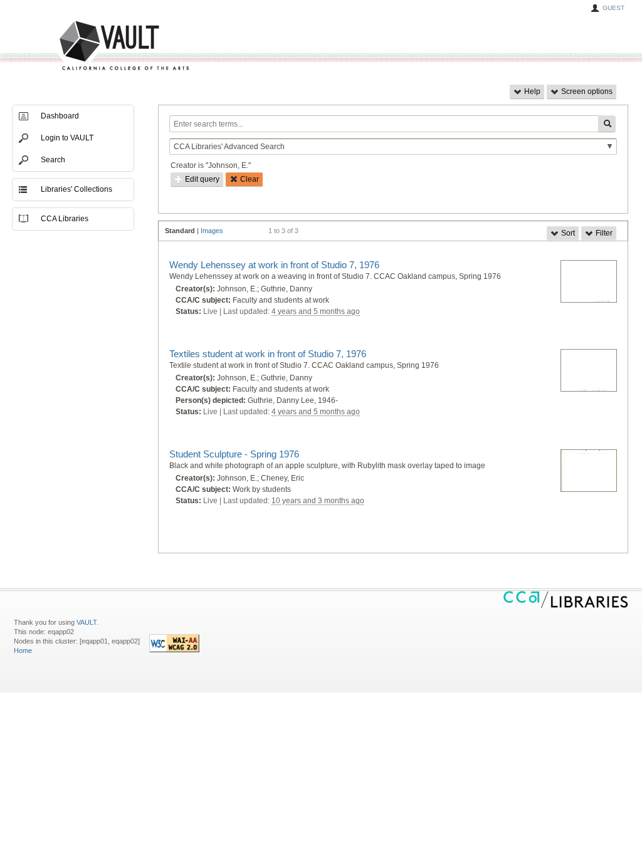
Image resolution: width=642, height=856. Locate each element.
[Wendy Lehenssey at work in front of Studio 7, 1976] (588, 282)
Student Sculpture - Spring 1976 (234, 454)
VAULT (76, 46)
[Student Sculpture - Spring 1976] (588, 471)
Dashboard (60, 116)
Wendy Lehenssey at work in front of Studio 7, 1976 (274, 264)
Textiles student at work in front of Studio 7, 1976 (267, 353)
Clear (248, 179)
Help (531, 91)
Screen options (586, 91)
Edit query (201, 179)
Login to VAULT (67, 137)
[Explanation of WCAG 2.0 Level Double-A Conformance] (174, 650)
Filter (603, 233)
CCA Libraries (64, 218)
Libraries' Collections (76, 189)
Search (53, 159)
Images (212, 230)
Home (23, 650)
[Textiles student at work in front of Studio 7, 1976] (588, 371)
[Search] (607, 123)
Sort (567, 233)
